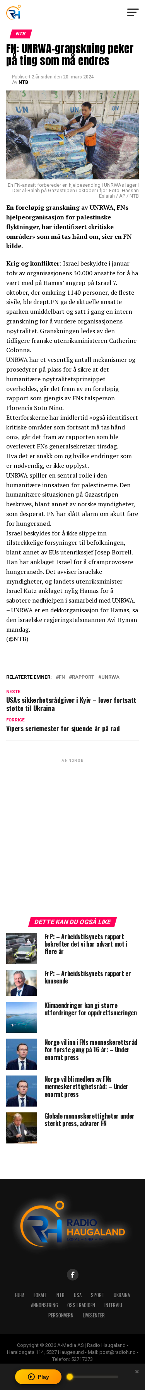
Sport (97, 1295)
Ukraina (122, 1295)
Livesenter (94, 1315)
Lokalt (40, 1295)
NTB (23, 82)
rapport (83, 677)
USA (78, 1295)
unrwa (110, 677)
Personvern (60, 1315)
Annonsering (44, 1305)
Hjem (19, 1295)
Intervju (113, 1305)
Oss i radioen (81, 1305)
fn (62, 677)
